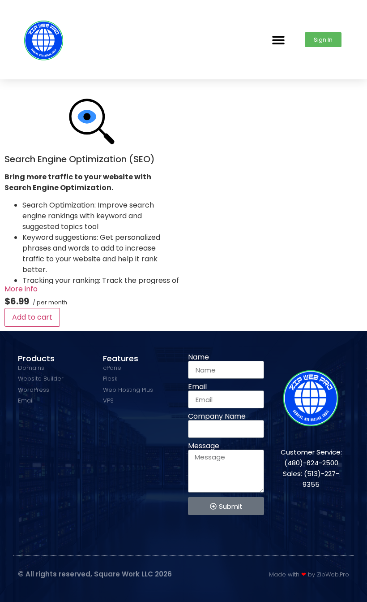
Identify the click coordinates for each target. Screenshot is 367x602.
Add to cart (32, 317)
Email (197, 386)
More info (21, 289)
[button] (278, 40)
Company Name (217, 416)
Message (203, 446)
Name (198, 357)
